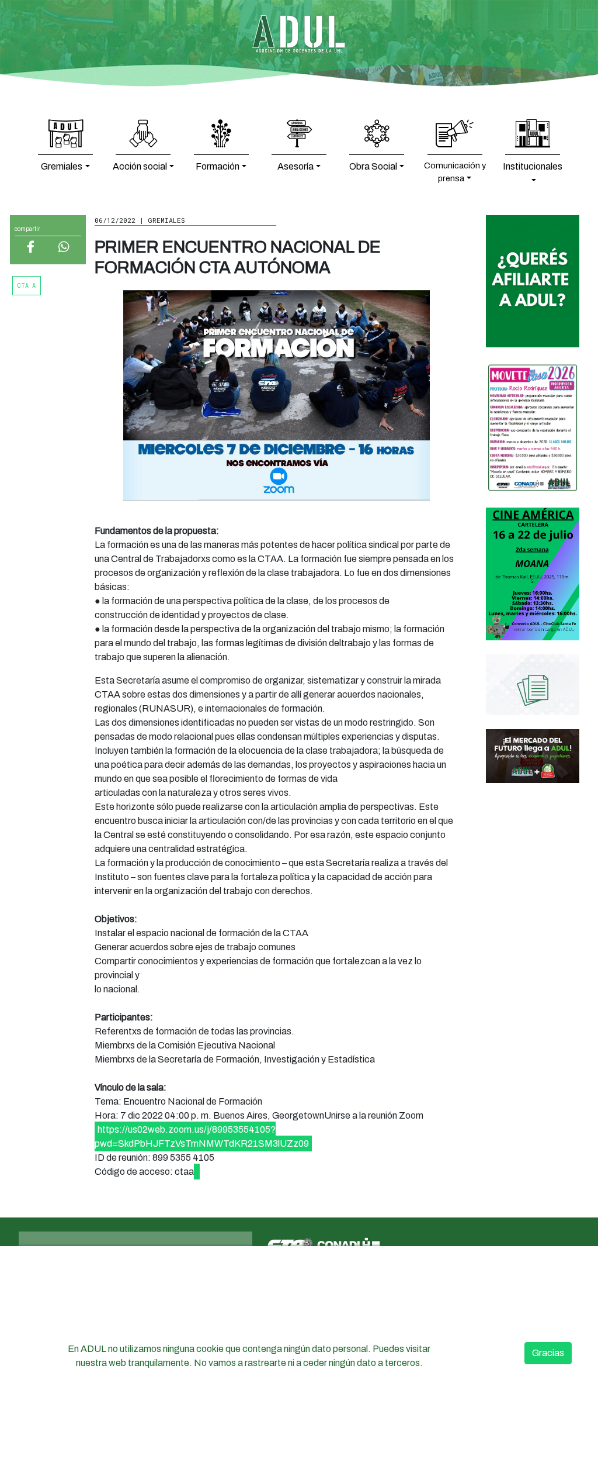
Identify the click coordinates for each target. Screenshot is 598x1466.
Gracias (548, 1353)
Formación (217, 166)
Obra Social (373, 166)
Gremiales (61, 166)
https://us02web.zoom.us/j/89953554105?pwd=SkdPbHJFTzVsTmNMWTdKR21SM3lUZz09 (202, 1136)
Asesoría (295, 166)
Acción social (140, 166)
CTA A (27, 285)
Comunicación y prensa (455, 172)
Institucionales (532, 166)
